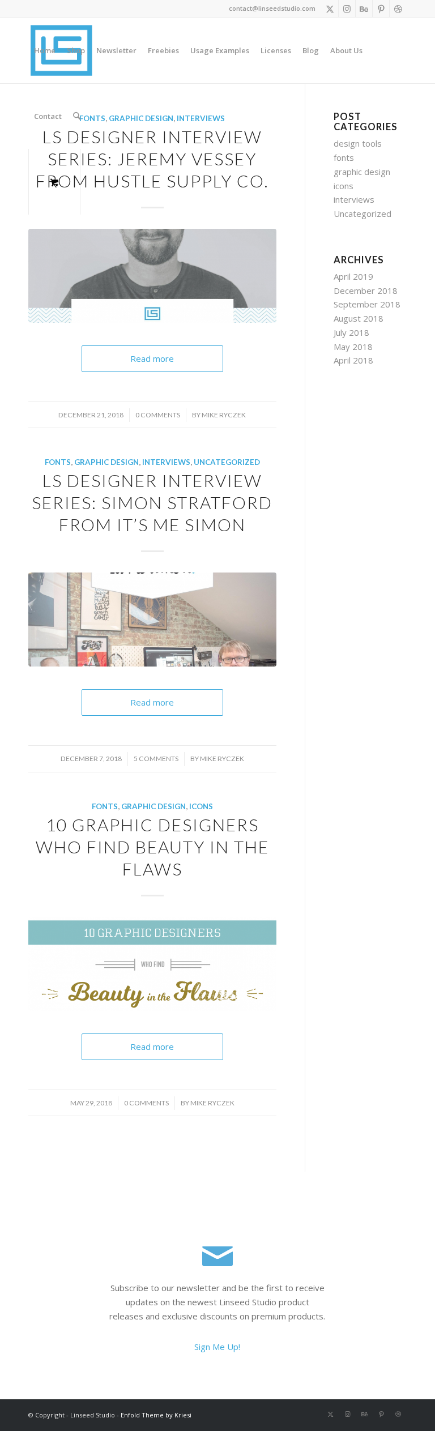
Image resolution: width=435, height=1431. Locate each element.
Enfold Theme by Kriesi (156, 1415)
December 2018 (366, 290)
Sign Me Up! (217, 1346)
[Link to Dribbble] (398, 8)
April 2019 (353, 276)
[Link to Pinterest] (381, 8)
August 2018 (358, 318)
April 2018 (353, 360)
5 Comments (156, 758)
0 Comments (157, 415)
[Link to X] (330, 8)
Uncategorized (227, 462)
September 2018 (367, 304)
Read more (152, 358)
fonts (58, 462)
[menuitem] (44, 50)
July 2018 (351, 332)
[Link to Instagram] (347, 8)
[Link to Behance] (364, 8)
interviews (166, 462)
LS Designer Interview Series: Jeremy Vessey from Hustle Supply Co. (152, 158)
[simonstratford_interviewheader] (152, 620)
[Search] (76, 116)
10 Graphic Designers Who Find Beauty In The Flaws (152, 846)
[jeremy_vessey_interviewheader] (152, 276)
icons (201, 806)
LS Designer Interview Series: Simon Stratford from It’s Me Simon (152, 502)
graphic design (106, 462)
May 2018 (353, 346)
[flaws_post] (152, 964)
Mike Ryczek (224, 415)
